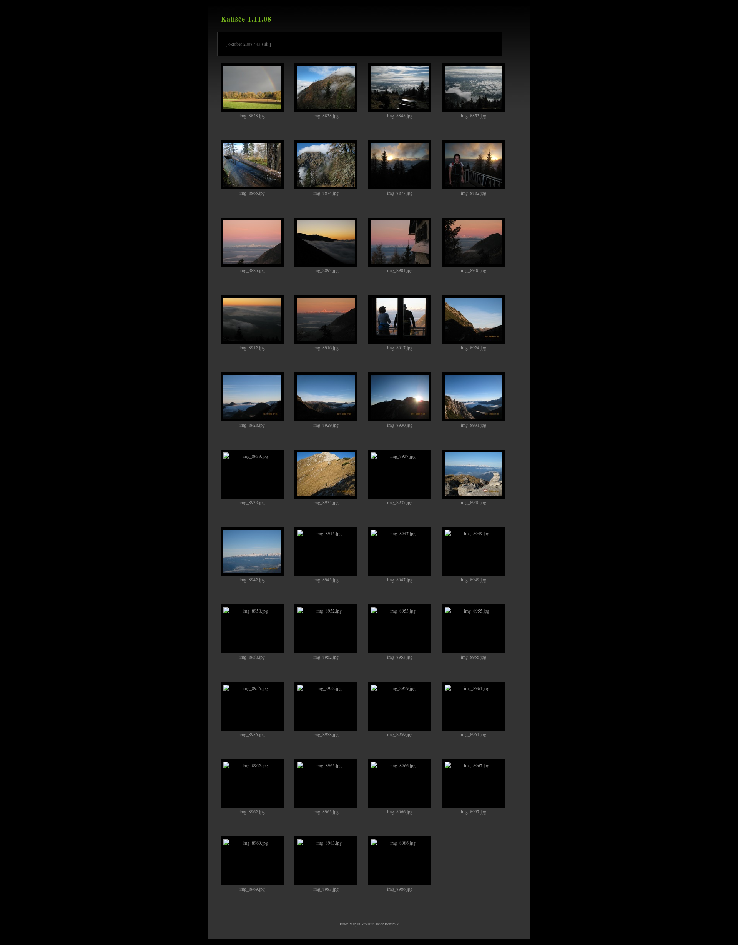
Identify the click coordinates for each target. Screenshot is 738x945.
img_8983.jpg (326, 889)
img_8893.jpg (326, 270)
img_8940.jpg (473, 502)
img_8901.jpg (399, 270)
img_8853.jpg (473, 115)
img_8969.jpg (252, 889)
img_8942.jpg (252, 579)
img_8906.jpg (473, 270)
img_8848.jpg (399, 115)
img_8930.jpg (399, 425)
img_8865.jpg (252, 193)
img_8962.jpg (252, 811)
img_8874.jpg (326, 193)
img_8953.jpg (399, 657)
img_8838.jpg (326, 115)
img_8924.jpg (473, 347)
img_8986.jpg (399, 889)
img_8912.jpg (252, 347)
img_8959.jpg (399, 734)
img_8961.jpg (473, 734)
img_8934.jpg (326, 502)
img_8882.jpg (473, 193)
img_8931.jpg (473, 425)
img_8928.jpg (252, 425)
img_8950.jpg (252, 657)
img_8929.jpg (326, 425)
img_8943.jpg (326, 579)
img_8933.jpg (252, 502)
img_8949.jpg (473, 579)
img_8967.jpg (473, 811)
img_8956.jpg (252, 734)
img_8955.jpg (473, 657)
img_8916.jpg (326, 347)
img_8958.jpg (326, 734)
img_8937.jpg (399, 502)
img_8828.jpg (252, 115)
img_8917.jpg (399, 347)
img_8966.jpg (399, 811)
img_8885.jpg (252, 270)
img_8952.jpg (326, 657)
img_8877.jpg (399, 193)
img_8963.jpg (326, 811)
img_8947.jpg (399, 579)
